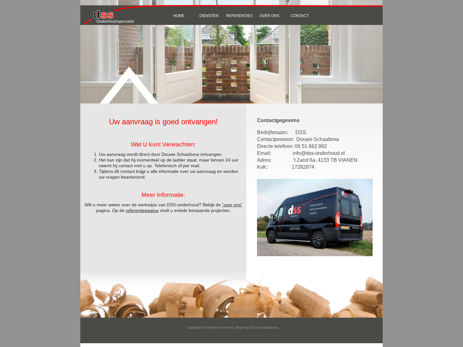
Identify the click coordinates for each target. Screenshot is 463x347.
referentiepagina (142, 210)
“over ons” (232, 204)
